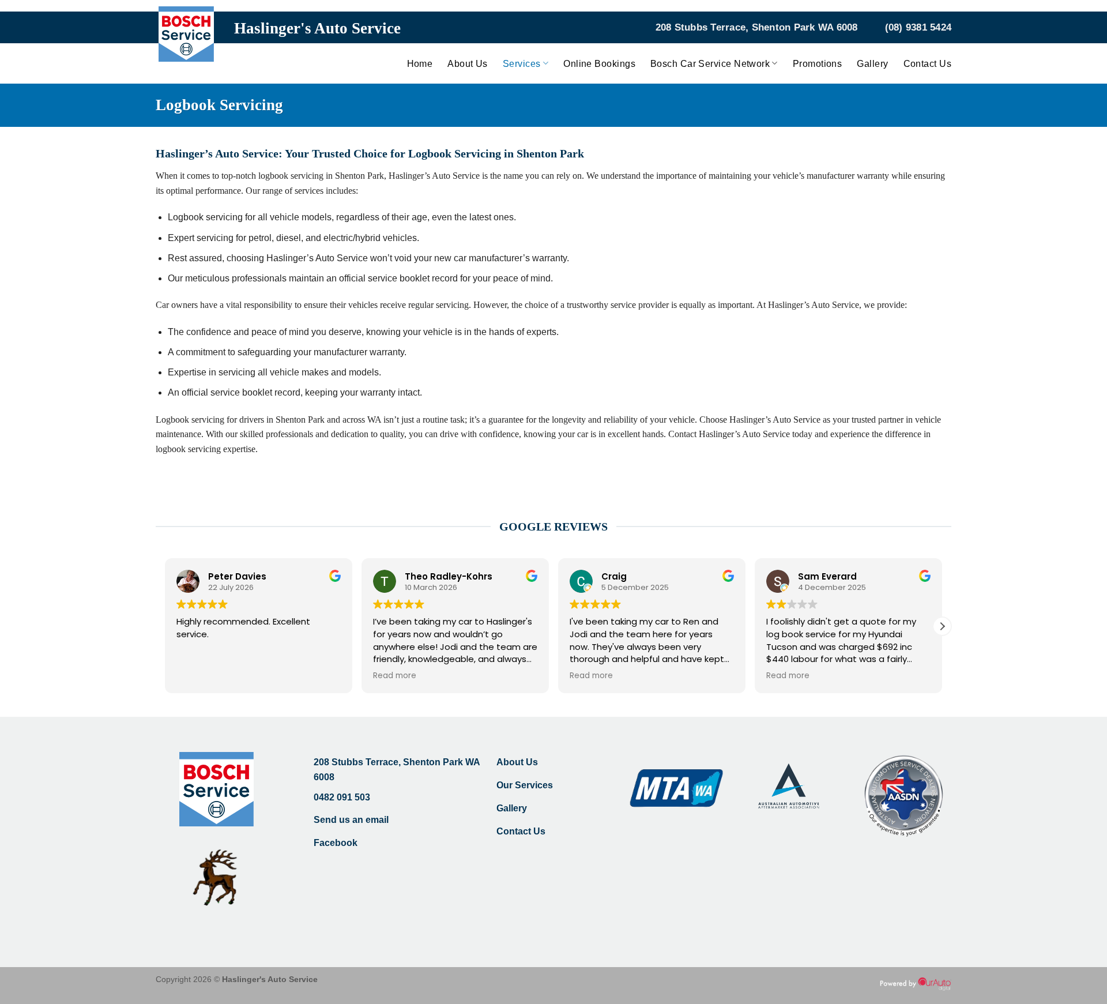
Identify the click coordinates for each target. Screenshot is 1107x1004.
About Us (467, 64)
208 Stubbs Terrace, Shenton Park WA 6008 (757, 27)
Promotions (817, 64)
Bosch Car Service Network (710, 64)
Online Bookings (599, 64)
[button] (942, 626)
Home (420, 64)
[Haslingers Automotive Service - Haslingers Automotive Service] (186, 42)
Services (522, 64)
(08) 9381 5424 (918, 27)
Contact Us (927, 64)
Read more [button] (394, 676)
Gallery (872, 64)
